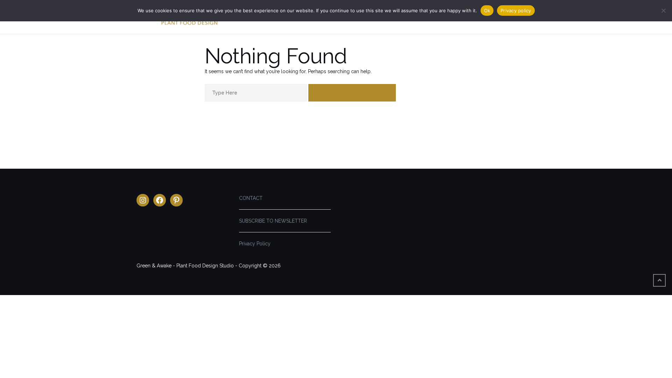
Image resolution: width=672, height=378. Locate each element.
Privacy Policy (255, 243)
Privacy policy (515, 10)
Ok (487, 10)
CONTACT (250, 198)
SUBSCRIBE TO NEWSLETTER (273, 221)
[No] (663, 10)
